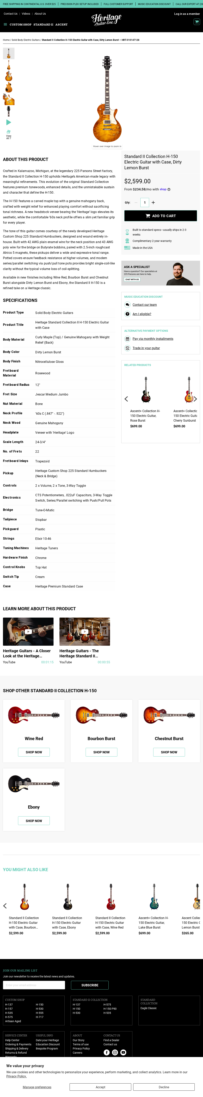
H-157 (9, 1008)
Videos (26, 13)
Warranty (11, 1057)
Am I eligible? (142, 314)
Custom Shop (21, 24)
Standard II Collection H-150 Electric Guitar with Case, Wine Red (110, 922)
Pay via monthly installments (153, 339)
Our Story (78, 1040)
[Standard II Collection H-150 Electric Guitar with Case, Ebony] (67, 898)
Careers (77, 1052)
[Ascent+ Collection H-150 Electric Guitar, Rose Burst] (146, 391)
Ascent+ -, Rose (145, 415)
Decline (164, 1087)
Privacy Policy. (16, 1076)
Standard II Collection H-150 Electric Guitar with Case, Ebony (67, 922)
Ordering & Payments (18, 1044)
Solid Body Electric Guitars (26, 39)
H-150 (39, 1004)
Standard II (43, 24)
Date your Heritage (47, 1040)
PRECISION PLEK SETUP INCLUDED (80, 4)
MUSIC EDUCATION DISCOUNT (154, 4)
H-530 (39, 1008)
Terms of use (81, 1044)
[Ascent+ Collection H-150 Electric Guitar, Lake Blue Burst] (154, 898)
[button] (8, 53)
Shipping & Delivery (16, 1048)
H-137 (9, 1004)
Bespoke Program (47, 1048)
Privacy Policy (81, 1048)
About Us (40, 13)
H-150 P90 (110, 1008)
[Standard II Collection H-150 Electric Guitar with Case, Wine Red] (111, 898)
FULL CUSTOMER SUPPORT (118, 4)
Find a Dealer (111, 1040)
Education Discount (48, 1044)
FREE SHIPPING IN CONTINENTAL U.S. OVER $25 (29, 4)
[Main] (106, 20)
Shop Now (34, 752)
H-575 (9, 1017)
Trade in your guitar (146, 348)
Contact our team (145, 304)
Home (6, 39)
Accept (100, 1087)
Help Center (12, 1040)
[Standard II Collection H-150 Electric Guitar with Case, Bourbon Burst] (24, 898)
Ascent (61, 24)
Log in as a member (187, 13)
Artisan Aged (13, 1021)
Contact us (110, 1044)
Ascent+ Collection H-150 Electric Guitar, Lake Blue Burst (153, 922)
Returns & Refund (16, 1052)
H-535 (9, 1013)
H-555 (39, 1013)
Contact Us (10, 13)
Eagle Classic (149, 1008)
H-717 (39, 1017)
